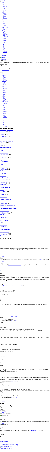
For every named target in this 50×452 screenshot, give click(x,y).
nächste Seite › (3, 400)
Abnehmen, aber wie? (3, 174)
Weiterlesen (3, 423)
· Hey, (1, 145)
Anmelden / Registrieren (3, 59)
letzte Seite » (3, 401)
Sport (2, 41)
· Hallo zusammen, (2, 134)
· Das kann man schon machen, (4, 182)
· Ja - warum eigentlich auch (3, 173)
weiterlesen (3, 256)
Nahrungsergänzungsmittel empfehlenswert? (7, 158)
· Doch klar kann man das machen (4, 154)
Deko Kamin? (2, 170)
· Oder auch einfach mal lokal (3, 179)
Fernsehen (4, 25)
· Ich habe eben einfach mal (3, 204)
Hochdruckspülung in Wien (34, 430)
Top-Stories (3, 54)
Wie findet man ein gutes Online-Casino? (6, 130)
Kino (3, 44)
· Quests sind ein (2, 194)
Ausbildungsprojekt (3, 184)
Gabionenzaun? (2, 202)
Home (2, 73)
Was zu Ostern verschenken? (4, 211)
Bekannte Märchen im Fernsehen (5, 229)
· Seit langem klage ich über (3, 169)
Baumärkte (4, 113)
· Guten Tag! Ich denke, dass (3, 191)
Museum (4, 98)
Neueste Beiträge (4, 55)
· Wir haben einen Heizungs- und (4, 135)
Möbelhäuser (4, 40)
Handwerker (4, 10)
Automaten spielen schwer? (4, 217)
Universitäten (4, 79)
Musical (4, 22)
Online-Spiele (2, 190)
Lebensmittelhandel (5, 36)
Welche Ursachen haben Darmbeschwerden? (7, 141)
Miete (4, 7)
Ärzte (4, 17)
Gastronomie (4, 33)
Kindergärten (4, 77)
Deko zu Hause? (2, 223)
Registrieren (16, 280)
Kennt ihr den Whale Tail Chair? (5, 187)
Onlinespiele (2, 214)
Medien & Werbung (4, 24)
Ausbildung (3, 2)
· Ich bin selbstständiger (3, 188)
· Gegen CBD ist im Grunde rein (4, 160)
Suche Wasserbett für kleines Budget (5, 147)
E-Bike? (1, 150)
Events (4, 45)
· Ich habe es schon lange (3, 131)
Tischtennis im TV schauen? (4, 195)
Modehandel (4, 38)
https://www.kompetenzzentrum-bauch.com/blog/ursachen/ (14, 265)
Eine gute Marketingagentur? (4, 226)
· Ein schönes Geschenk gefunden (4, 212)
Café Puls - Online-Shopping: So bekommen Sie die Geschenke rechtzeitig (9, 444)
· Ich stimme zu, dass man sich (3, 233)
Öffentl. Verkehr (5, 29)
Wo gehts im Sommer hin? (4, 137)
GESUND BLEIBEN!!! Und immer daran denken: (7, 161)
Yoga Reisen (41, 259)
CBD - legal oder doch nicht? (4, 167)
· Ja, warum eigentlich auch (3, 172)
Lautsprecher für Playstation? (4, 235)
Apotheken (4, 16)
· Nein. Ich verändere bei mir (3, 225)
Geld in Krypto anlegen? (4, 220)
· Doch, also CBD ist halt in (3, 168)
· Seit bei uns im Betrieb (3, 209)
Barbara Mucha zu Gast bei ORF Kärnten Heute (5, 448)
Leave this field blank (2, 410)
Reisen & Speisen (4, 30)
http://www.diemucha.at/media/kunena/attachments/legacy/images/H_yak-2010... (12, 285)
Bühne (4, 119)
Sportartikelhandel (5, 117)
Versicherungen (5, 14)
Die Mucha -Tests (4, 75)
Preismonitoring (5, 52)
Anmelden (12, 280)
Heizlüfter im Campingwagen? (4, 181)
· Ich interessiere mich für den (3, 234)
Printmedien (4, 26)
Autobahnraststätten (5, 34)
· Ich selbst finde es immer (3, 176)
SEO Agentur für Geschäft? (4, 232)
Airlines (4, 35)
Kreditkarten (4, 13)
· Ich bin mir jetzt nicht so (3, 183)
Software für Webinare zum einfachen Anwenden (7, 205)
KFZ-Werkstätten (5, 6)
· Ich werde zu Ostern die (3, 213)
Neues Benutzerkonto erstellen (5, 70)
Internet (3, 19)
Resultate (3, 412)
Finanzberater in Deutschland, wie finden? (6, 177)
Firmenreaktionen (5, 51)
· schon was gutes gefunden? (3, 203)
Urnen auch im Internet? (4, 153)
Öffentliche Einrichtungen (5, 27)
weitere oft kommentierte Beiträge (4, 441)
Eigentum (4, 8)
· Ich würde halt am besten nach (4, 157)
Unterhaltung (3, 43)
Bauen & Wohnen (4, 81)
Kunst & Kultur (3, 96)
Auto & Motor (3, 5)
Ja (1, 407)
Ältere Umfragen (4, 411)
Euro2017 (1, 164)
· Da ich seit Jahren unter (3, 142)
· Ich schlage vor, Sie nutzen (3, 197)
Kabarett (4, 23)
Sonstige (4, 4)
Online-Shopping (5, 37)
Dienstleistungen (4, 9)
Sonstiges (4, 15)
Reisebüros (4, 32)
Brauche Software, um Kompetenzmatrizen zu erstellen (8, 208)
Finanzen (3, 12)
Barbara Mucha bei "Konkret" (3, 449)
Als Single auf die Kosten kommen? (5, 199)
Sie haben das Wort (5, 47)
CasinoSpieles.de (4, 242)
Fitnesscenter (4, 42)
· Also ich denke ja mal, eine (3, 200)
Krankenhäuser (5, 18)
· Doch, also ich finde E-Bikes (3, 151)
